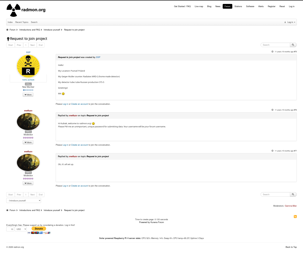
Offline (28, 84)
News (217, 6)
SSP (28, 52)
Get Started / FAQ (182, 6)
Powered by (144, 222)
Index (10, 22)
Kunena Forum (157, 222)
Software (250, 6)
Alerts (261, 6)
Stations (238, 6)
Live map (199, 6)
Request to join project (69, 57)
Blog (209, 6)
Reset (282, 6)
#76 (295, 109)
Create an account (79, 103)
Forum (227, 6)
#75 (295, 51)
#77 (295, 150)
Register (271, 6)
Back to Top (291, 246)
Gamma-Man (291, 205)
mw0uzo (28, 110)
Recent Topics (21, 22)
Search (34, 22)
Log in (291, 6)
